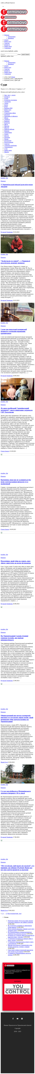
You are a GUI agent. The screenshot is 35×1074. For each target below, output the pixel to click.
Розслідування (8, 142)
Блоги (6, 105)
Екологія (7, 114)
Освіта (6, 134)
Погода (6, 136)
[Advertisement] (17, 1051)
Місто (6, 124)
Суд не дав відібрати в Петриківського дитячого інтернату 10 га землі (16, 792)
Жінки (6, 118)
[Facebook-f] (13, 1018)
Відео (6, 106)
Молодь (6, 127)
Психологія (7, 140)
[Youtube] (17, 1018)
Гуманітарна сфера (10, 113)
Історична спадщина (10, 100)
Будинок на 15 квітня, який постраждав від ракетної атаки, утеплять (21, 936)
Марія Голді (4, 762)
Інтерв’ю (7, 97)
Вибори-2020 (8, 108)
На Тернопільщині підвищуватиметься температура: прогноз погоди (20, 933)
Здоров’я (7, 119)
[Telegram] (22, 1018)
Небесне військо (9, 129)
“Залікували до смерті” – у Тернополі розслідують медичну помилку (15, 262)
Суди (5, 149)
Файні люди (8, 150)
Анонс (6, 103)
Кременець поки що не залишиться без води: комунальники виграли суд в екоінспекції (16, 482)
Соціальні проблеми (10, 145)
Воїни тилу (7, 110)
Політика (7, 137)
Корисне (7, 121)
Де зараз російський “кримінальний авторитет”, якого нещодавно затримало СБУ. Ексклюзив (17, 410)
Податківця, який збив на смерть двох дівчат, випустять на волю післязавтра (16, 562)
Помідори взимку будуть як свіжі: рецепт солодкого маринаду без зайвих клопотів (20, 921)
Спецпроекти (8, 147)
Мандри (6, 126)
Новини (6, 131)
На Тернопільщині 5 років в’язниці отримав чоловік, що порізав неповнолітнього (14, 638)
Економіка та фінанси (11, 116)
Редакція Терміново (7, 232)
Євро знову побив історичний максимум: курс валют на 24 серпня (20, 950)
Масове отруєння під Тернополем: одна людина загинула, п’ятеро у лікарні (20, 946)
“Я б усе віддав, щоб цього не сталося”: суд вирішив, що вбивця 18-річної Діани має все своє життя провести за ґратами (17, 868)
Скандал (7, 144)
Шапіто (6, 152)
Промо (6, 139)
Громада (6, 111)
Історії (6, 98)
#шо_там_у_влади (9, 95)
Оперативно (8, 132)
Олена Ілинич (5, 451)
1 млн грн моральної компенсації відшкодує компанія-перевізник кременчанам (14, 331)
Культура (7, 123)
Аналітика (7, 101)
